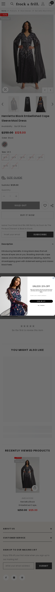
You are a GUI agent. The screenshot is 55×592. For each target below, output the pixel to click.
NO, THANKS (41, 305)
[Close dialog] (53, 278)
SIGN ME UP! (41, 301)
